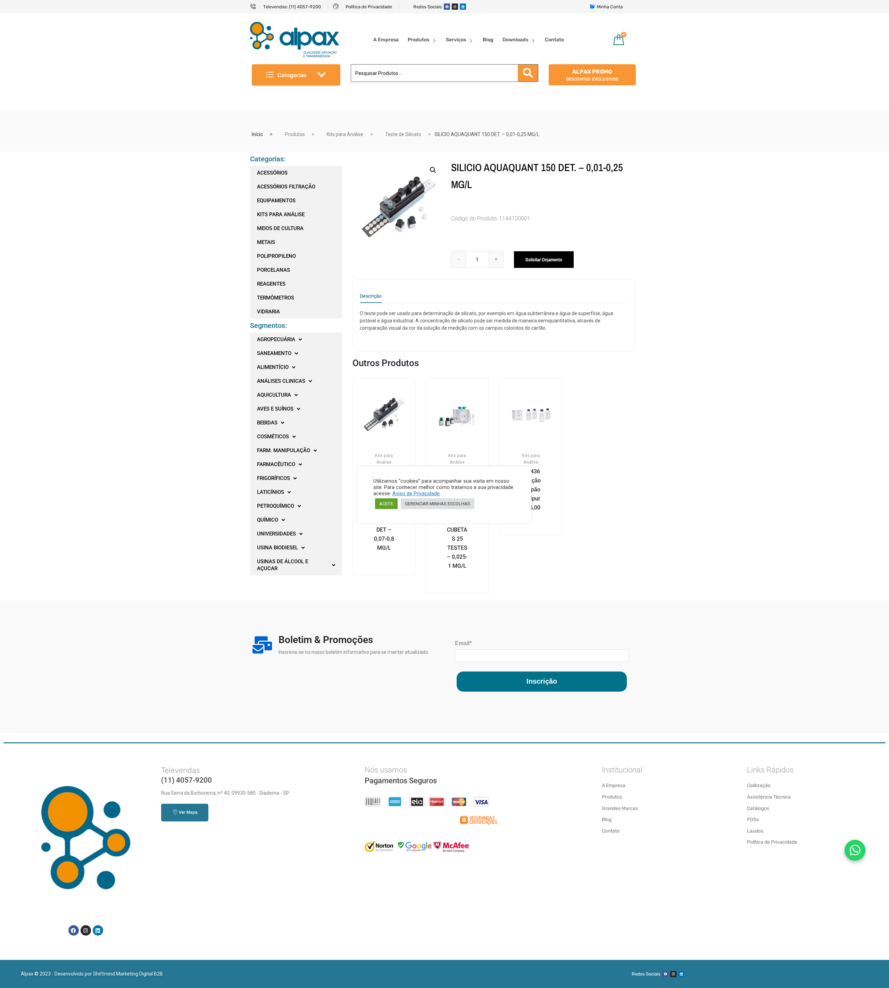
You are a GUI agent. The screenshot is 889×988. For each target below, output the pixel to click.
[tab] (371, 298)
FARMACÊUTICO (276, 464)
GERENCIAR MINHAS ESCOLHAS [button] (437, 503)
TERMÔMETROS (275, 298)
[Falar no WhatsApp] (855, 850)
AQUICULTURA (274, 395)
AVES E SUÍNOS (275, 409)
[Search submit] (528, 73)
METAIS (266, 242)
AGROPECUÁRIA (276, 339)
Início (257, 134)
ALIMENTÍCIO (273, 367)
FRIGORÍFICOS (273, 478)
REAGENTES (271, 284)
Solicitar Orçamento (543, 259)
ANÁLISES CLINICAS (281, 381)
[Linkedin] (463, 6)
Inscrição (541, 681)
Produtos (418, 40)
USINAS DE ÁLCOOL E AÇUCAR (282, 565)
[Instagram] (455, 6)
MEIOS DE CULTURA (280, 228)
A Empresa (386, 40)
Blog (488, 40)
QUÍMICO (267, 520)
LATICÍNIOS (270, 492)
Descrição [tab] (371, 296)
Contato (554, 40)
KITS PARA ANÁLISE (281, 214)
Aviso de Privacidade (416, 493)
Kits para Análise (345, 134)
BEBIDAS (267, 423)
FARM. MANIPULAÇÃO (283, 450)
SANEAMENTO (274, 353)
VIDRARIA (268, 312)
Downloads (515, 40)
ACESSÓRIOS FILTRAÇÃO (286, 187)
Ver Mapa (188, 812)
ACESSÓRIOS (272, 173)
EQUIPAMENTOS (276, 200)
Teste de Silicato (403, 134)
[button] (433, 170)
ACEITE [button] (386, 503)
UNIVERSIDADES (276, 534)
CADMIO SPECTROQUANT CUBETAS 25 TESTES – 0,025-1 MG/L (457, 525)
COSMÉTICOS (273, 436)
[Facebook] (447, 6)
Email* (463, 643)
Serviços (456, 40)
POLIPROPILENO (276, 256)
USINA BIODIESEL (277, 547)
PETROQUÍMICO (275, 506)
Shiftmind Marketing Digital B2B (128, 974)
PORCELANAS (273, 270)
